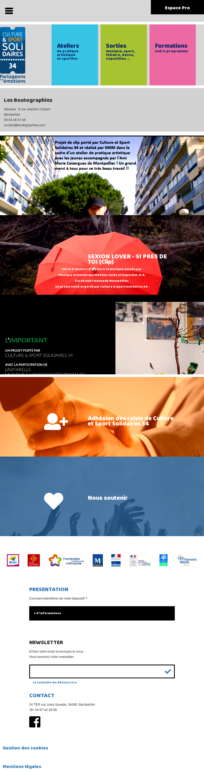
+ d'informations (47, 613)
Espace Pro (177, 8)
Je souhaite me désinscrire (55, 682)
